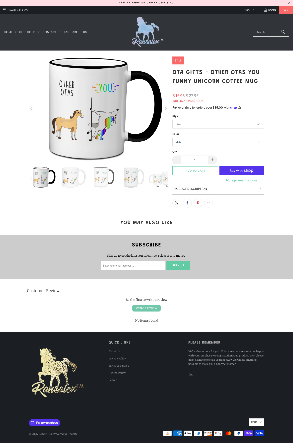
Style (175, 116)
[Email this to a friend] (208, 203)
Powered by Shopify (65, 433)
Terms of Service (119, 365)
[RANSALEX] (148, 32)
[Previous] (32, 108)
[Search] (283, 32)
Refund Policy (117, 372)
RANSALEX (45, 433)
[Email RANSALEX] (4, 10)
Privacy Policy (117, 358)
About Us (114, 351)
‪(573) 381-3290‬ (19, 10)
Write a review (146, 308)
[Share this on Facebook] (187, 203)
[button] (27, 32)
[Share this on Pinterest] (198, 203)
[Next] (165, 108)
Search (113, 380)
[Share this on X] (176, 203)
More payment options (242, 180)
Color (175, 133)
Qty (174, 151)
